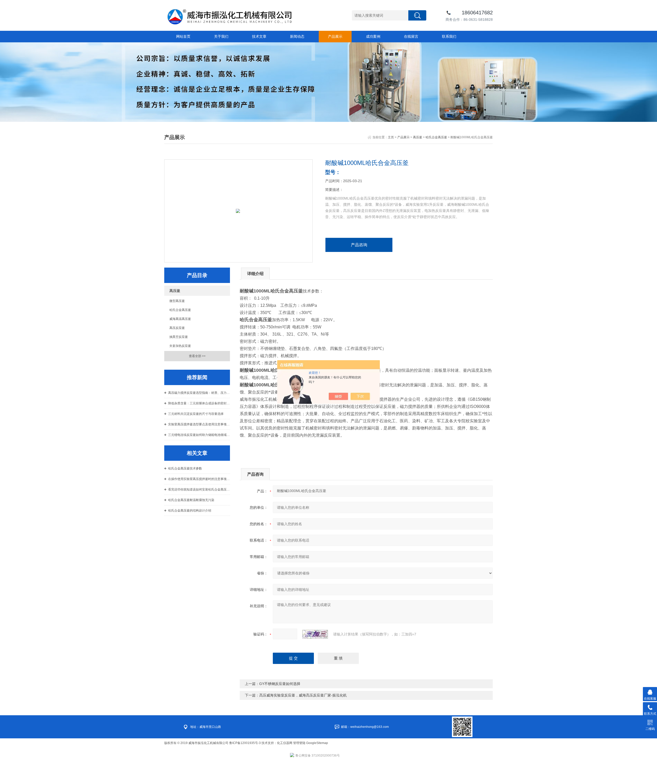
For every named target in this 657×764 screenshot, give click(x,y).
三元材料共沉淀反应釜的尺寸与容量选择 (196, 414)
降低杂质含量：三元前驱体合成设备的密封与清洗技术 (199, 403)
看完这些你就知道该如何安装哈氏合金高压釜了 (199, 489)
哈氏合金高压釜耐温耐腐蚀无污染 (191, 500)
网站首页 (183, 36)
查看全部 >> (197, 356)
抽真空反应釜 (178, 337)
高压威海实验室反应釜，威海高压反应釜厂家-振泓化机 (303, 695)
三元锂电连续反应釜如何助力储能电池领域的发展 (199, 435)
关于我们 (221, 36)
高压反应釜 (177, 328)
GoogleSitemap (317, 743)
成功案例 (373, 36)
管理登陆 (299, 743)
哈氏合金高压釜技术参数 (185, 468)
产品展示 (335, 36)
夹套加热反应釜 (180, 346)
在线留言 (411, 36)
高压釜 (417, 137)
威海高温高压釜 (180, 319)
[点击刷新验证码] (315, 634)
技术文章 (259, 36)
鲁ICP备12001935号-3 (245, 743)
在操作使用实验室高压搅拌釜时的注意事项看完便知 (199, 479)
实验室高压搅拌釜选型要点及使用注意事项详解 (199, 424)
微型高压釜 (177, 301)
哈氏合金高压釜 (436, 137)
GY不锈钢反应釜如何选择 (279, 684)
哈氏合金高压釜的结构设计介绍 (189, 510)
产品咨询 (359, 245)
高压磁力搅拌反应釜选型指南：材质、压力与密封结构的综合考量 (199, 393)
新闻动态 (297, 36)
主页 (391, 137)
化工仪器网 (284, 743)
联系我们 (449, 36)
